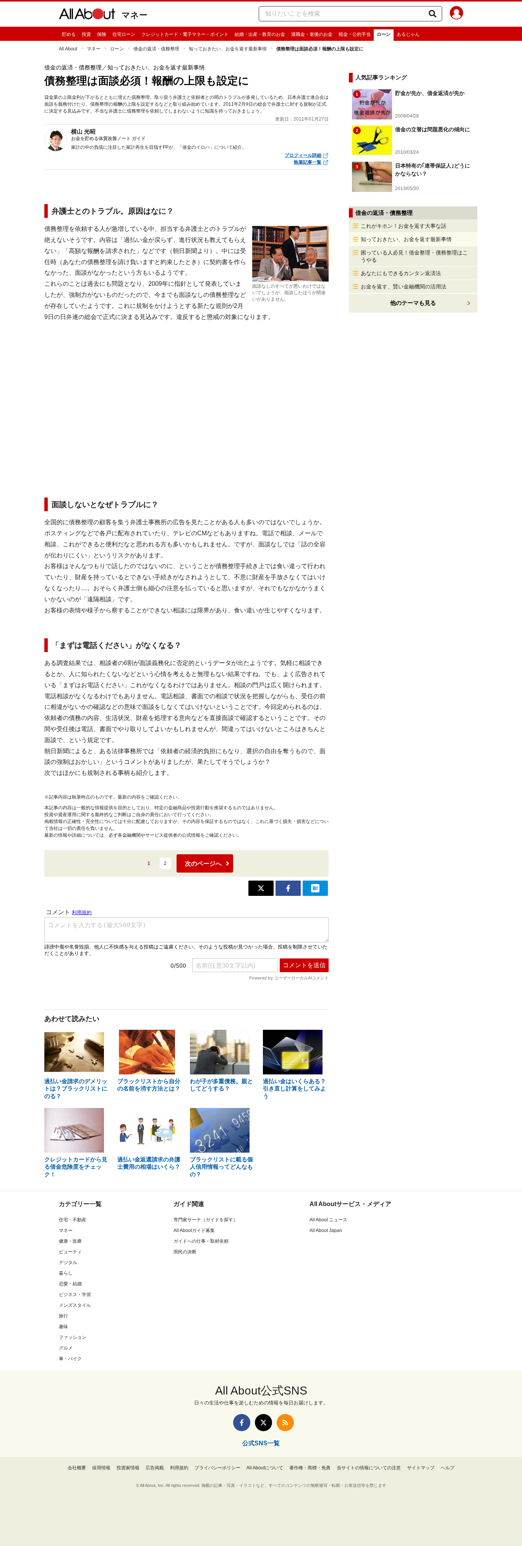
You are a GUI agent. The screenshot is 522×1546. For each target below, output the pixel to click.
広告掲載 (155, 1467)
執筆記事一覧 (307, 162)
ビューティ (70, 1252)
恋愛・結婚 (70, 1284)
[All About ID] (456, 14)
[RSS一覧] (285, 1422)
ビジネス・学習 (75, 1294)
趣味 (63, 1326)
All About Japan (326, 1230)
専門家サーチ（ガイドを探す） (205, 1219)
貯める (69, 34)
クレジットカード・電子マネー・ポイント (185, 34)
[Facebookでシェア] (288, 888)
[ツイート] (261, 888)
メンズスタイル (75, 1305)
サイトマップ (420, 1467)
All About (68, 49)
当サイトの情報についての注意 (369, 1467)
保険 (101, 34)
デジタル (68, 1262)
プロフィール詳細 (303, 155)
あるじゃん (408, 34)
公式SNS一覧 (261, 1443)
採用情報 (101, 1467)
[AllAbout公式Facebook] (241, 1422)
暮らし (66, 1273)
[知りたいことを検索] (432, 13)
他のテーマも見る (413, 303)
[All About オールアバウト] (87, 15)
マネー (135, 15)
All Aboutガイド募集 (194, 1230)
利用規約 (179, 1467)
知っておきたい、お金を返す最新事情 (228, 49)
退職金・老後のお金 (311, 34)
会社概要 (77, 1467)
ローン (384, 34)
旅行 (63, 1316)
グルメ (66, 1348)
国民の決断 (184, 1252)
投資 (86, 34)
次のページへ (203, 863)
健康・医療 (70, 1241)
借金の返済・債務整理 (156, 49)
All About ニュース (328, 1219)
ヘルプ (447, 1467)
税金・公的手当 (355, 34)
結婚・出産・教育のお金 (260, 34)
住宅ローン (123, 34)
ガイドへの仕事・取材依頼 (201, 1241)
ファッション (72, 1337)
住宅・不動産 (72, 1219)
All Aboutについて (264, 1467)
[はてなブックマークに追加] (315, 888)
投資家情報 (128, 1467)
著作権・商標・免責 (310, 1467)
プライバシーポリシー (217, 1467)
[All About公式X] (263, 1422)
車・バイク (70, 1358)
